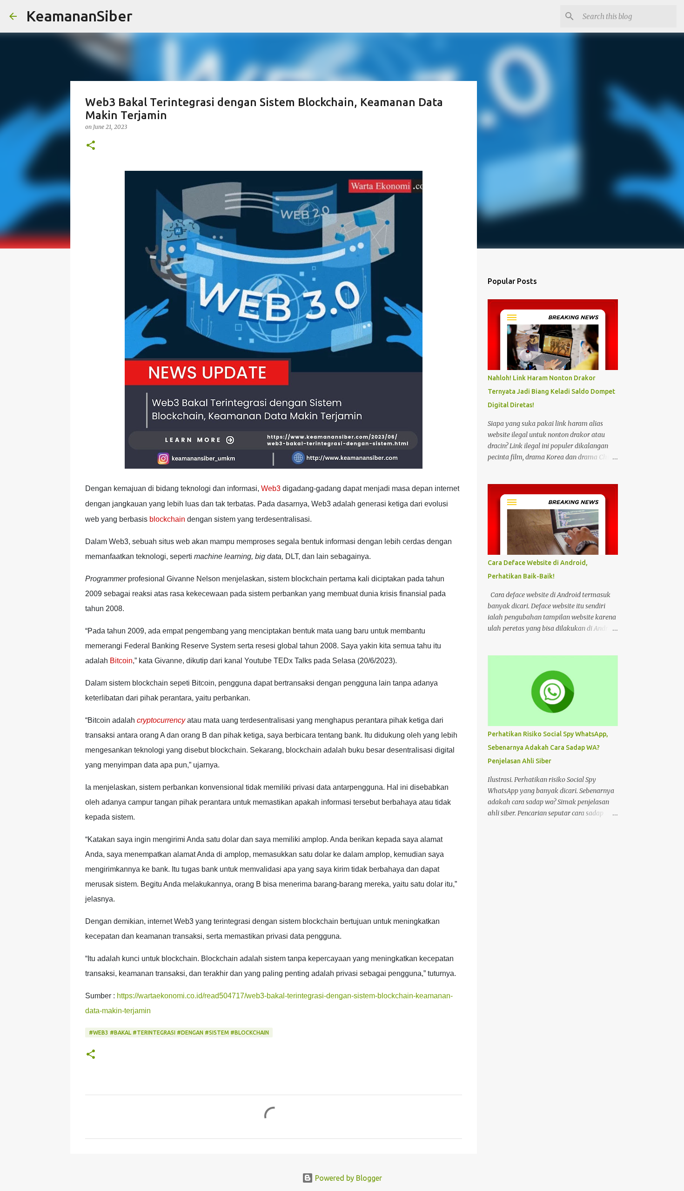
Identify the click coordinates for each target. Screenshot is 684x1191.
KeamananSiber (79, 15)
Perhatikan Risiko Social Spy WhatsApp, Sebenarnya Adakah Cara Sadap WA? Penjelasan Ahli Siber (548, 747)
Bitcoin (121, 661)
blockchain (167, 519)
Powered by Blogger (347, 1178)
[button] (90, 146)
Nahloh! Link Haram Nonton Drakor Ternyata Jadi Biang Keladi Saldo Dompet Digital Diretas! (551, 391)
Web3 (271, 488)
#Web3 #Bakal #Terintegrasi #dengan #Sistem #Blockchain (179, 1033)
